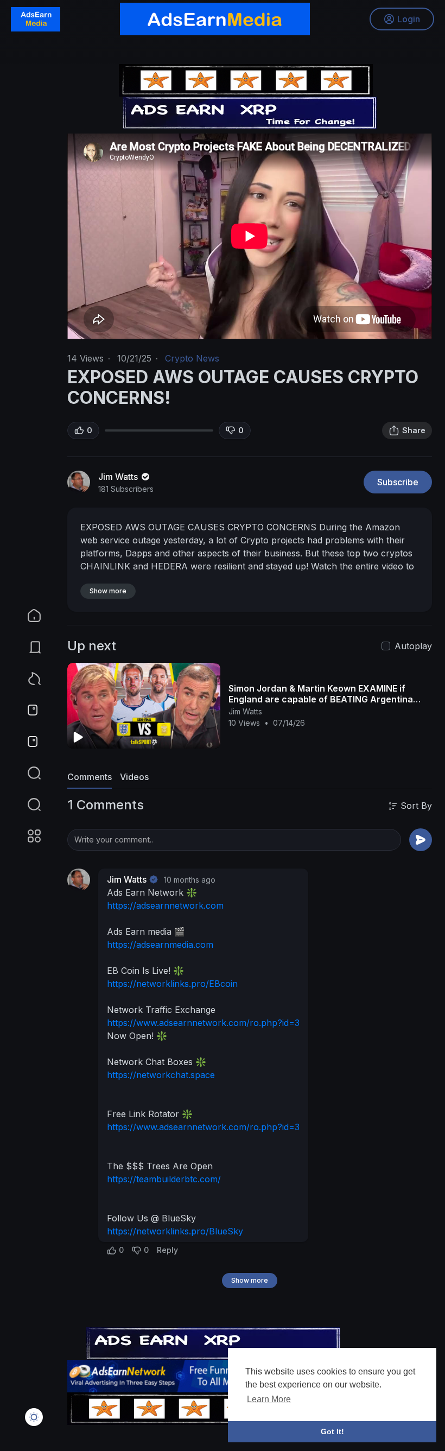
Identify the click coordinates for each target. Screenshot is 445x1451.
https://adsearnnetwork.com (165, 905)
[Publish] (420, 839)
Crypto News (192, 358)
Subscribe (397, 482)
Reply (167, 1249)
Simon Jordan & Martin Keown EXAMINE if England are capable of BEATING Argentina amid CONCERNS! (320, 699)
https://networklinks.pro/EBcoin (172, 983)
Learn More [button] (269, 1399)
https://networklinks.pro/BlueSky (175, 1231)
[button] (27, 804)
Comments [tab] (89, 776)
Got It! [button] (332, 1431)
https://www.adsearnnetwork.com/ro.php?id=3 (203, 1022)
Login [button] (408, 19)
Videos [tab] (134, 776)
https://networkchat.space (161, 1074)
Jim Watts (119, 476)
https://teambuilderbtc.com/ (164, 1179)
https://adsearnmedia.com (160, 944)
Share (413, 430)
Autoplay (413, 646)
